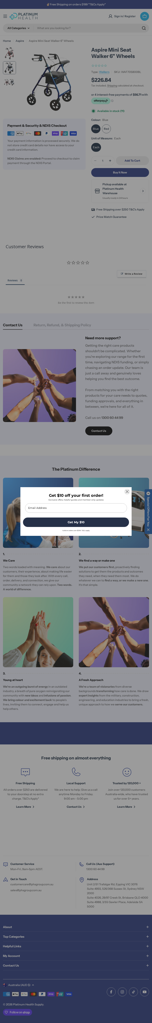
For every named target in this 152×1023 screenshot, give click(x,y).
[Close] (127, 491)
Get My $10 (76, 522)
